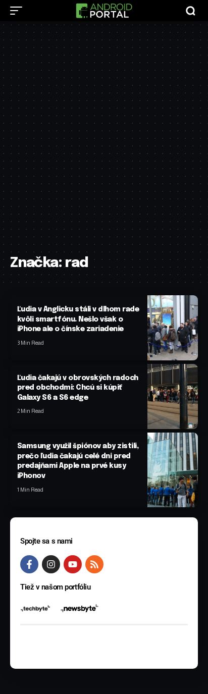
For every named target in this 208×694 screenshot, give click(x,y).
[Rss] (94, 564)
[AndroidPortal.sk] (104, 10)
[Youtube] (73, 564)
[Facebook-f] (29, 564)
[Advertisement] (104, 143)
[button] (18, 11)
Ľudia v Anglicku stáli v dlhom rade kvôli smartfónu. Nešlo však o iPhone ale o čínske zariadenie (78, 319)
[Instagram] (51, 564)
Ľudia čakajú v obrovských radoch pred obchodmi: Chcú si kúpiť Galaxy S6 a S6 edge (77, 388)
